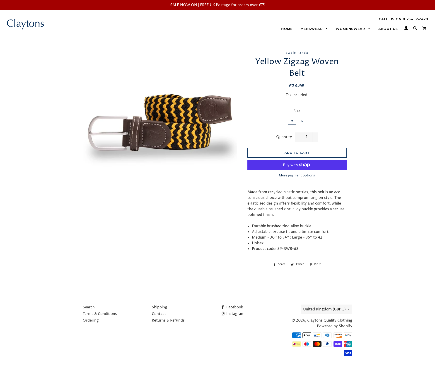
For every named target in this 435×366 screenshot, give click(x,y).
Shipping (159, 307)
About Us (388, 29)
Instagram (234, 313)
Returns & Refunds (168, 320)
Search (89, 307)
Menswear (312, 29)
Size (296, 111)
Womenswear (351, 29)
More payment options (297, 175)
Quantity (284, 136)
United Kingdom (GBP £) (324, 309)
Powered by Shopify (334, 326)
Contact (159, 313)
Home (287, 29)
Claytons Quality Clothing (329, 320)
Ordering (91, 320)
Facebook (234, 307)
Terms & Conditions (100, 313)
